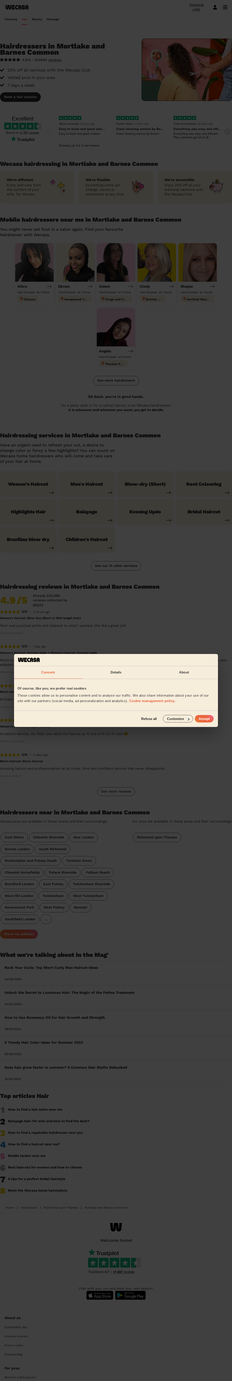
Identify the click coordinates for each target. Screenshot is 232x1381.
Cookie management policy (152, 701)
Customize (175, 719)
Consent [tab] (48, 672)
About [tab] (184, 672)
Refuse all (149, 719)
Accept (204, 719)
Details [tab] (116, 672)
